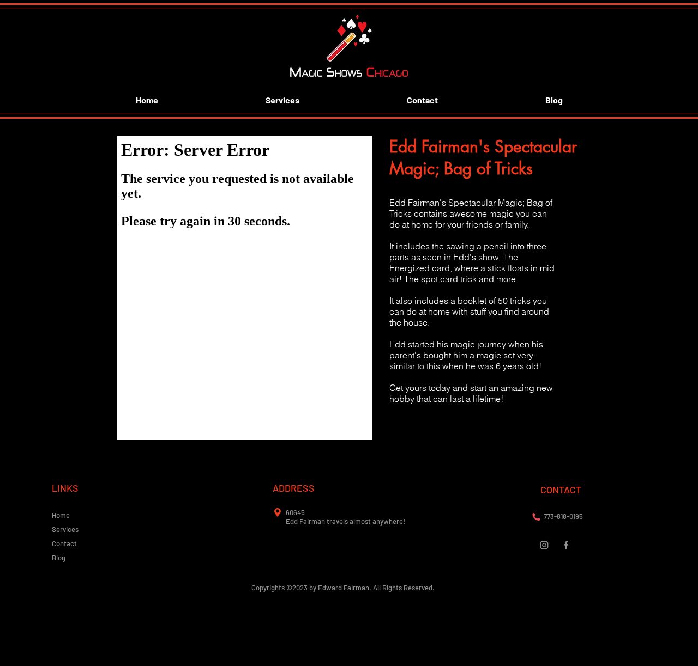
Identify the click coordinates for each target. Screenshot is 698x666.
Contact (64, 543)
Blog (58, 557)
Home (61, 515)
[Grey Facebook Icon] (566, 545)
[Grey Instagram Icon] (544, 545)
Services (65, 529)
